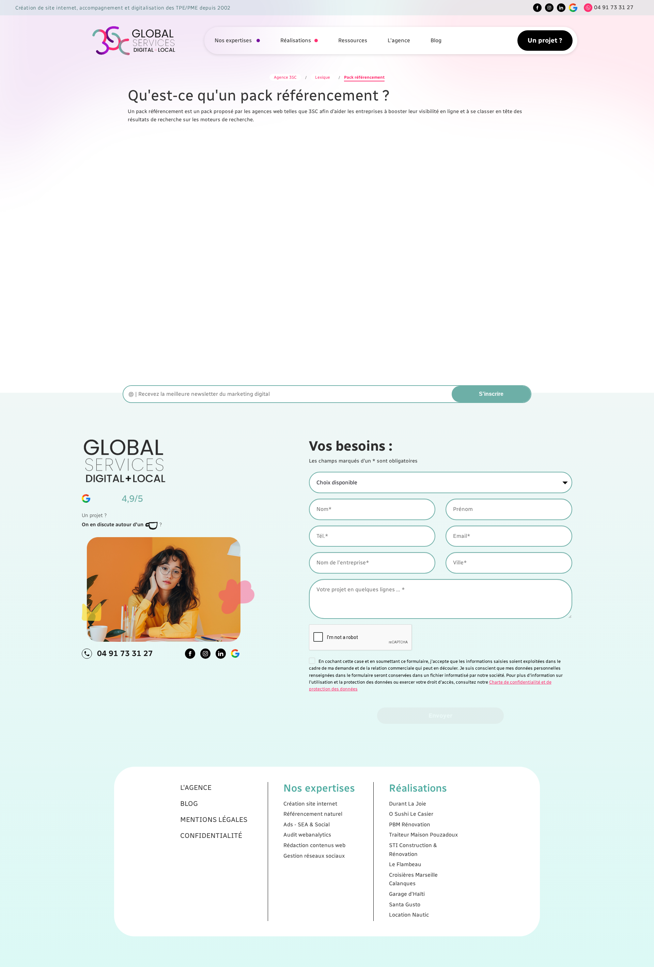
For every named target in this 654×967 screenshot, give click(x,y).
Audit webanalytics (307, 834)
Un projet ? (545, 40)
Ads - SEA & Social (306, 824)
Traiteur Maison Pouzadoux (423, 834)
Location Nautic (409, 914)
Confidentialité (211, 835)
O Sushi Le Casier (411, 814)
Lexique (322, 77)
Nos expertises (234, 40)
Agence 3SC (285, 77)
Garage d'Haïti (407, 894)
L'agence (399, 40)
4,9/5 (132, 498)
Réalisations (295, 40)
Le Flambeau (405, 864)
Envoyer (440, 715)
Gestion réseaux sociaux (314, 856)
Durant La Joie (407, 803)
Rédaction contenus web (314, 845)
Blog (436, 40)
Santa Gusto (404, 904)
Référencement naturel (312, 814)
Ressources (352, 40)
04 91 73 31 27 (125, 653)
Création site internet (310, 803)
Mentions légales (213, 819)
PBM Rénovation (409, 824)
